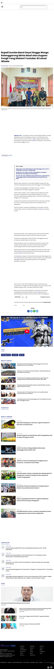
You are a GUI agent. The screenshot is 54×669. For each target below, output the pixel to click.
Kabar (41, 648)
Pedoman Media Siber (17, 662)
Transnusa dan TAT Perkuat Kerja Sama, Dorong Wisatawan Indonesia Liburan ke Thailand (32, 392)
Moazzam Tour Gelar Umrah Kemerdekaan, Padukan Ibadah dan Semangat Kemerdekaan (31, 173)
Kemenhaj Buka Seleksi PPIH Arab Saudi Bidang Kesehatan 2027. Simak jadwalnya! (26, 548)
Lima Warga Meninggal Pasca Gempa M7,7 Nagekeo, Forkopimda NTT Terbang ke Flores (29, 570)
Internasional (23, 649)
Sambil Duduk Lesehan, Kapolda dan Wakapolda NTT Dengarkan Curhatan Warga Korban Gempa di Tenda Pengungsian (34, 475)
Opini (41, 653)
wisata (34, 140)
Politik (21, 653)
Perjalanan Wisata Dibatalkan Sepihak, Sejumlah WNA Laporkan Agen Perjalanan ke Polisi (33, 385)
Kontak (40, 662)
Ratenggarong (6, 355)
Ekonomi (22, 655)
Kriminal (42, 646)
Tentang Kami (3, 662)
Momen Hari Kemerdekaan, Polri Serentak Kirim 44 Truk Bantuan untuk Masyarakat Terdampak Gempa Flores (26, 556)
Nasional (22, 648)
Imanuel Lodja (4, 66)
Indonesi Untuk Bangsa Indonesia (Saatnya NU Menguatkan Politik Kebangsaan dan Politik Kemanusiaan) (35, 609)
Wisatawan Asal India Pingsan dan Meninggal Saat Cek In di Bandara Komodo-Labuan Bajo (32, 169)
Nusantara (22, 651)
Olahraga (32, 646)
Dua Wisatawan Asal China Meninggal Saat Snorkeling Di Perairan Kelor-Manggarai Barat (34, 399)
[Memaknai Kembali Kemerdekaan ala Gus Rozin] (27, 599)
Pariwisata (42, 651)
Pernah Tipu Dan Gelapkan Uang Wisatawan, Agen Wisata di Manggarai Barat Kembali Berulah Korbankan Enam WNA (32, 177)
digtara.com (18, 135)
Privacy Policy (26, 662)
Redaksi (9, 662)
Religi (41, 649)
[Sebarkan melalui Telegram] (37, 311)
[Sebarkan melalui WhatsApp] (34, 311)
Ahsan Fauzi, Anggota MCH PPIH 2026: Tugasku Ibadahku (34, 616)
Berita (31, 653)
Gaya (31, 649)
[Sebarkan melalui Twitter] (31, 311)
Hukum (31, 651)
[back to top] (51, 667)
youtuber (15, 355)
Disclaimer (32, 662)
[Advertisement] (27, 18)
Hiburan (32, 648)
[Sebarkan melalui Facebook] (28, 311)
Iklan (37, 662)
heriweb (52, 663)
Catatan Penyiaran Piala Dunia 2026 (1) (29, 624)
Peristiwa (22, 646)
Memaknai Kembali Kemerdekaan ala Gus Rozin (15, 603)
